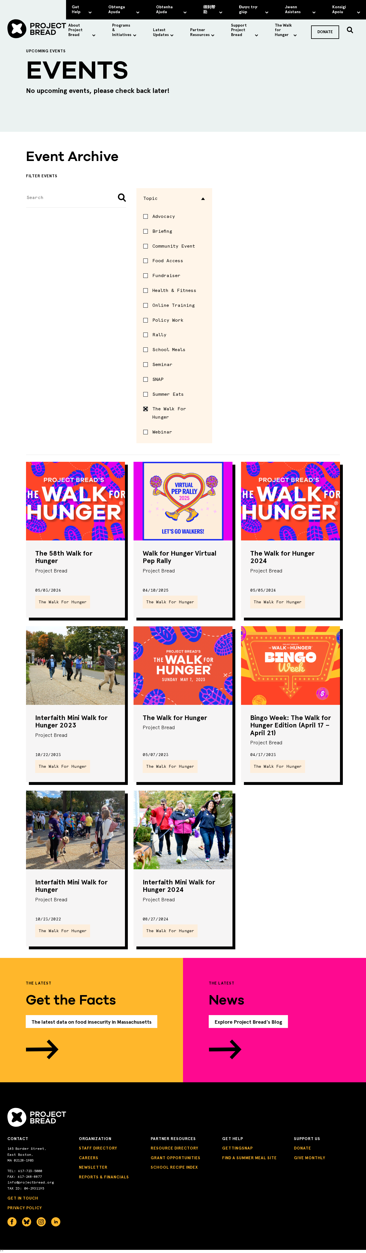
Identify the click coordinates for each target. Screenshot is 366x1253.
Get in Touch (22, 1198)
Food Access (167, 260)
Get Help (76, 9)
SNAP (158, 379)
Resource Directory (174, 1148)
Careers (88, 1157)
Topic (150, 198)
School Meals (169, 349)
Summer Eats (168, 394)
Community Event (173, 246)
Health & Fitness (174, 290)
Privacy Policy (24, 1208)
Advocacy (163, 216)
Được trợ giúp (248, 9)
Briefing (162, 231)
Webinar (162, 432)
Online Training (173, 305)
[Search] (350, 30)
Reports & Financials (104, 1177)
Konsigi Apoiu (339, 9)
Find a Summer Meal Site (249, 1157)
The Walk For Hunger (169, 413)
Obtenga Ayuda (116, 9)
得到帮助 (209, 9)
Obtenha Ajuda (164, 9)
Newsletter (93, 1167)
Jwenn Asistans (293, 9)
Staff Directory (98, 1148)
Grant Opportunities (175, 1157)
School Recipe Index (174, 1167)
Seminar (162, 364)
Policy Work (168, 320)
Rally (159, 334)
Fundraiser (166, 275)
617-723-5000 (30, 1171)
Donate (302, 1148)
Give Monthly (309, 1157)
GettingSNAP (237, 1148)
